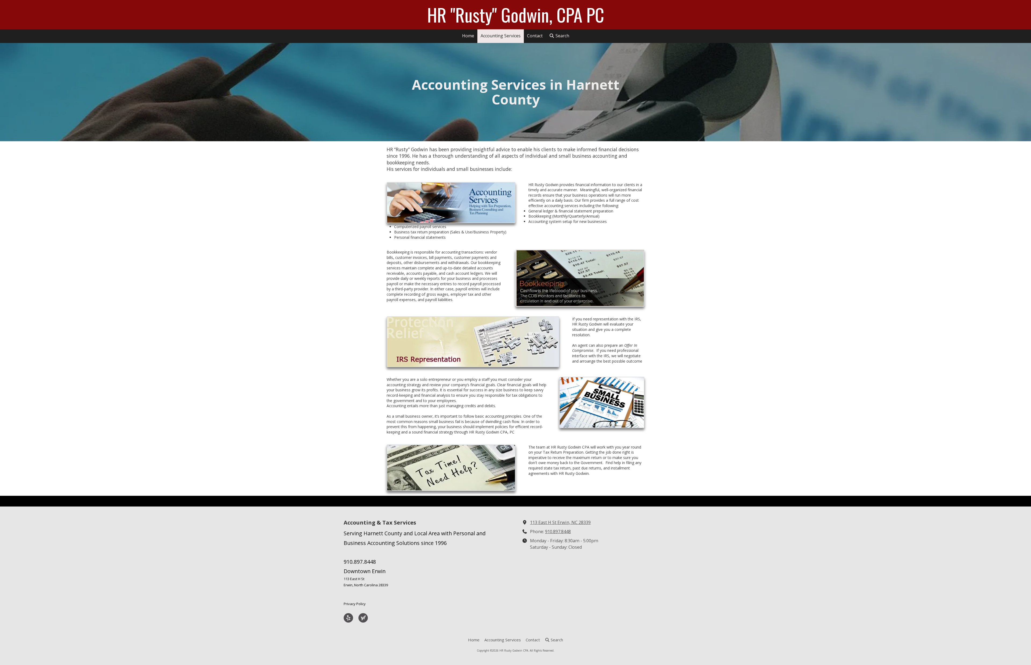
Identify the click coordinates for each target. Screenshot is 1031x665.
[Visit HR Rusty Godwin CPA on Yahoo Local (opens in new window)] (363, 618)
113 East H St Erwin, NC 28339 (560, 522)
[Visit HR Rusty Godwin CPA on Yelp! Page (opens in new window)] (348, 618)
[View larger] (451, 203)
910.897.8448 (558, 531)
